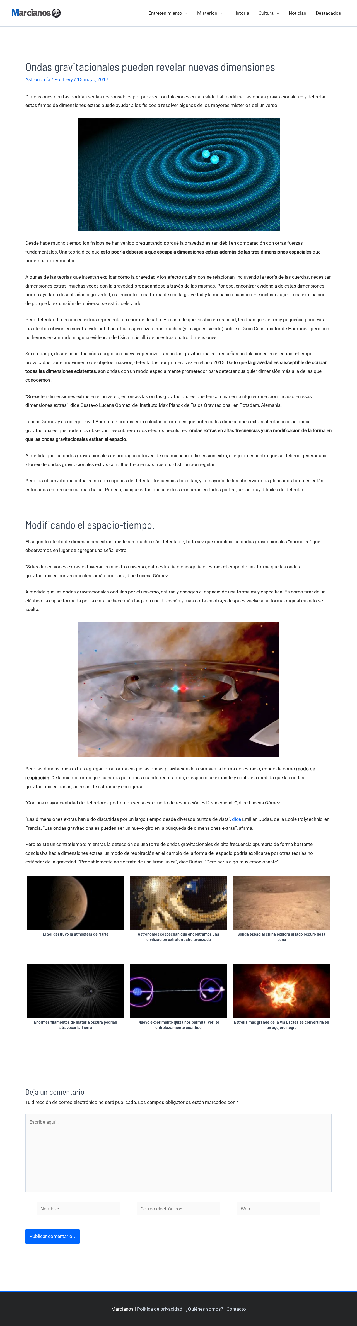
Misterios (207, 13)
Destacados (328, 13)
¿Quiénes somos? (204, 1309)
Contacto (236, 1309)
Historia (240, 13)
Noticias (297, 13)
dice (236, 819)
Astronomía (37, 79)
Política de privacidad (159, 1309)
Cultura (266, 13)
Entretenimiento (165, 13)
